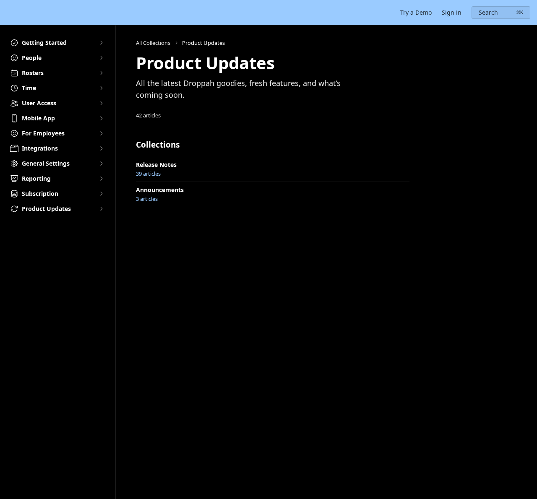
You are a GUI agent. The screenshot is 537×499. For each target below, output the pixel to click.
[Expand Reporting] (101, 179)
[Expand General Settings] (101, 163)
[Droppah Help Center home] (8, 12)
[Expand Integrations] (101, 148)
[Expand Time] (101, 88)
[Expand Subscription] (101, 194)
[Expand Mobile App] (101, 118)
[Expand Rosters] (101, 73)
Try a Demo (416, 12)
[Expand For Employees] (101, 133)
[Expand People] (101, 58)
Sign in (451, 12)
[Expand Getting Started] (101, 43)
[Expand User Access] (101, 103)
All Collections (153, 43)
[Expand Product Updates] (101, 209)
